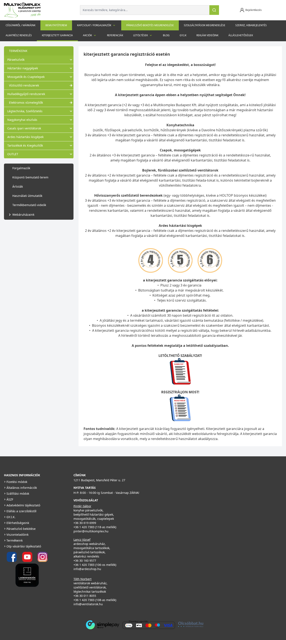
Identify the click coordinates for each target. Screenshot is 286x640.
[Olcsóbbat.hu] (190, 624)
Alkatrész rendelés (19, 35)
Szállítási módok (17, 493)
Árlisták (17, 186)
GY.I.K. (10, 517)
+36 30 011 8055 (84, 596)
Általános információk (21, 488)
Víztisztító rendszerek (24, 85)
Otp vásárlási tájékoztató (23, 546)
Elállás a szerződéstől (21, 511)
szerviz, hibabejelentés (251, 25)
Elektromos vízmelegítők (26, 103)
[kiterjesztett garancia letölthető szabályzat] (180, 371)
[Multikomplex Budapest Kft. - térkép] (207, 500)
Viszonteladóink (17, 535)
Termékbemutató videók (29, 205)
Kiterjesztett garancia (57, 35)
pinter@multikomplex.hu (90, 531)
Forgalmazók (21, 168)
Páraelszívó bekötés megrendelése (150, 25)
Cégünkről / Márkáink (20, 25)
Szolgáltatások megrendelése (204, 25)
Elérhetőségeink (17, 523)
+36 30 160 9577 (84, 561)
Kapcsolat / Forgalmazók (94, 25)
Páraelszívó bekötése (21, 529)
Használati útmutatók (27, 196)
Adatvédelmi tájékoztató (23, 505)
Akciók (87, 35)
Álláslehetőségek (240, 35)
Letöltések (140, 35)
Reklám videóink (207, 35)
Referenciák (115, 35)
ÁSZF (9, 499)
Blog (166, 35)
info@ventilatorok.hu (88, 604)
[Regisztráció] (180, 408)
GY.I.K (183, 35)
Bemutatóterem (56, 25)
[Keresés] (214, 10)
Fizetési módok (16, 482)
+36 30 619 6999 (84, 523)
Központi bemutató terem (30, 177)
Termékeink (14, 540)
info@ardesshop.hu (87, 569)
